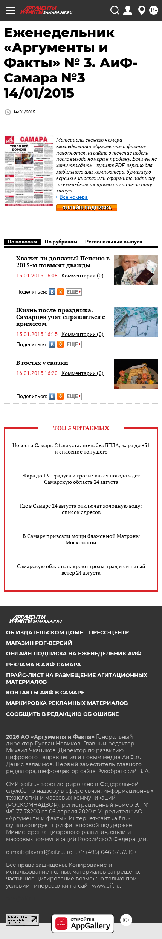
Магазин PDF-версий (39, 643)
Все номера (74, 197)
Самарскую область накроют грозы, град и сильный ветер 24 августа (81, 569)
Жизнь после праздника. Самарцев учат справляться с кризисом (60, 316)
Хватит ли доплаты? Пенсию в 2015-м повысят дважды (63, 261)
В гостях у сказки (42, 362)
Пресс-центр (109, 632)
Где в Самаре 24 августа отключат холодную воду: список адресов (81, 508)
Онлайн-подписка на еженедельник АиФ (73, 653)
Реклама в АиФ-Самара (43, 664)
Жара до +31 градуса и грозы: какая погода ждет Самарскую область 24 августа (81, 478)
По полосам (22, 242)
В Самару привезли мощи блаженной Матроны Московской (81, 539)
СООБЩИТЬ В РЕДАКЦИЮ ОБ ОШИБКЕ (62, 714)
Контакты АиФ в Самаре (45, 692)
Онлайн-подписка (87, 208)
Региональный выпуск (113, 242)
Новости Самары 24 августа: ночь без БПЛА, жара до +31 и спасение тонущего (81, 448)
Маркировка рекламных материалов (67, 703)
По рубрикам (61, 242)
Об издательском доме (44, 632)
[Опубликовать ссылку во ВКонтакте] (52, 291)
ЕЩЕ (73, 292)
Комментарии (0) (82, 276)
